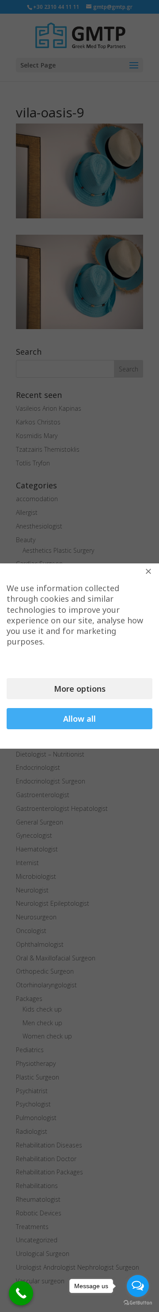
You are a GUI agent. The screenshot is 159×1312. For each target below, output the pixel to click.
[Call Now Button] (21, 1293)
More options (80, 688)
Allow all (79, 718)
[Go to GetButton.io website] (138, 1303)
